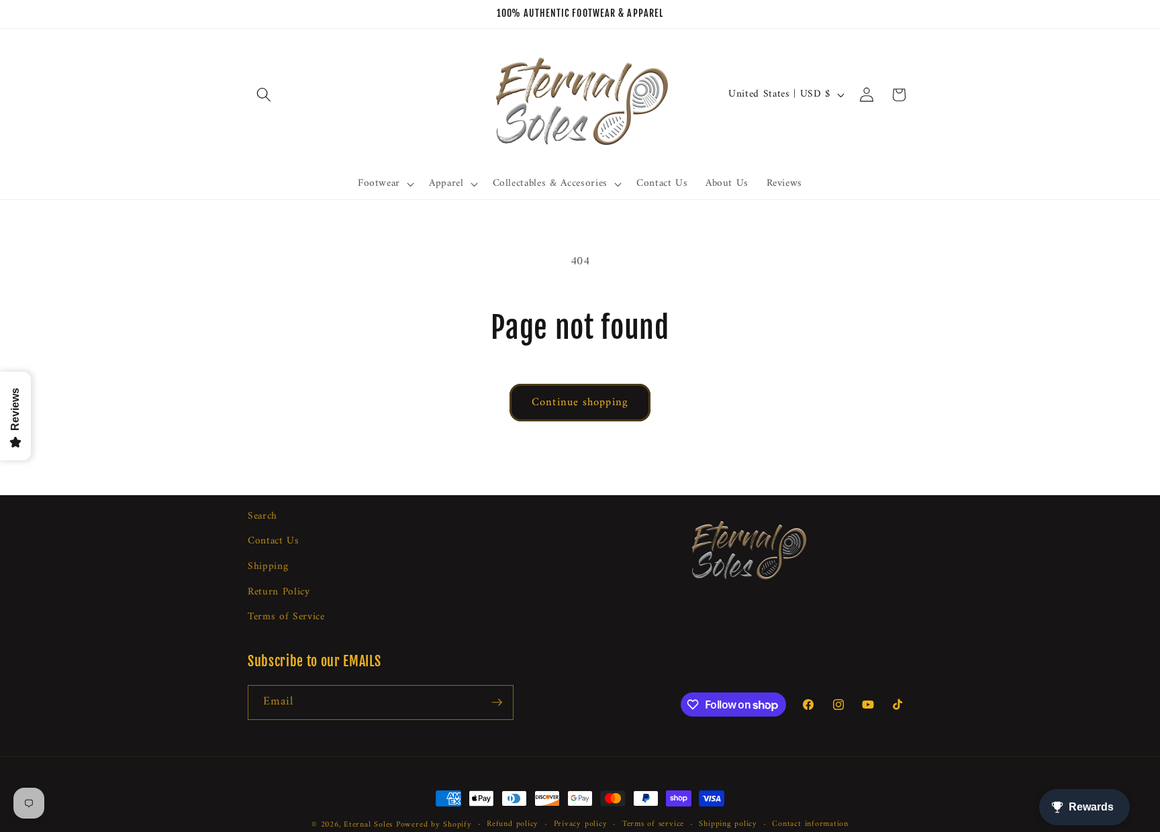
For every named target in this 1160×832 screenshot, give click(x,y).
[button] (264, 95)
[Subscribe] (497, 702)
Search (262, 516)
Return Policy (279, 592)
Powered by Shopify (434, 824)
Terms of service (653, 824)
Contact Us (273, 542)
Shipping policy (728, 824)
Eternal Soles (368, 824)
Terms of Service (286, 618)
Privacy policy (581, 824)
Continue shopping (580, 402)
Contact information (810, 824)
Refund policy (512, 824)
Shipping (268, 567)
